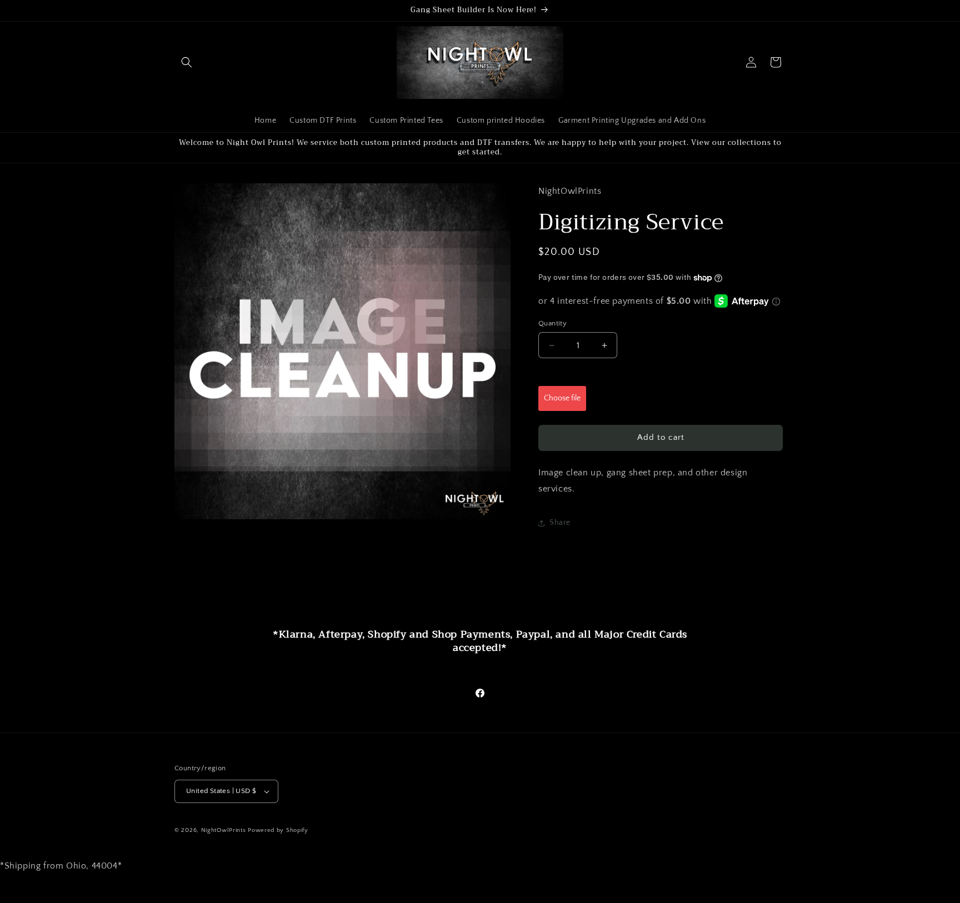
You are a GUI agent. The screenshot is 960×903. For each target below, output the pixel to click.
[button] (186, 62)
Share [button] (560, 522)
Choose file (562, 398)
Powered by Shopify (278, 830)
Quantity (552, 323)
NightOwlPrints (223, 830)
